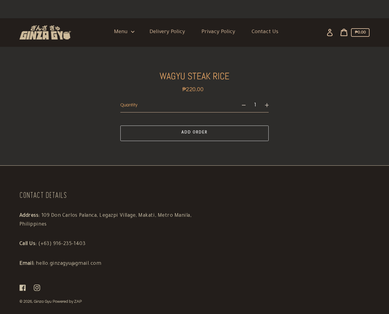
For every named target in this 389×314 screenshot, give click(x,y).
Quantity (128, 105)
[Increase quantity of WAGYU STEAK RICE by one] (269, 105)
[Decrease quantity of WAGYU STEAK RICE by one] (240, 105)
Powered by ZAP (67, 302)
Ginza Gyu (42, 302)
